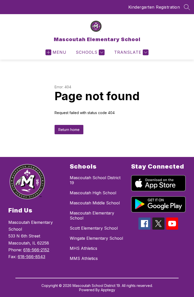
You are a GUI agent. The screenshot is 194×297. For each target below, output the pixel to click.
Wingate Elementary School (96, 238)
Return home (69, 129)
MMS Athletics (84, 258)
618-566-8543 (31, 256)
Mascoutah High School (93, 192)
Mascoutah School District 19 (95, 180)
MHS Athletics (83, 248)
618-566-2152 (36, 249)
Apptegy (108, 290)
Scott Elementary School (94, 228)
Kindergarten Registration (154, 7)
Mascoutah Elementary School (92, 215)
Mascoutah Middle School (95, 202)
